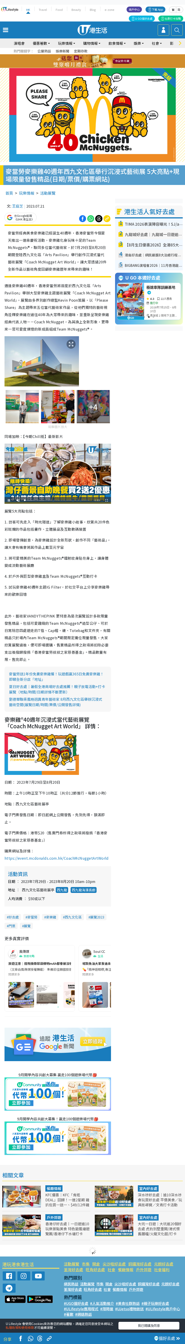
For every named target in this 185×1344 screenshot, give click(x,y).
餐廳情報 (54, 1188)
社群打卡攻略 (173, 18)
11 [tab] (100, 61)
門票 (12, 925)
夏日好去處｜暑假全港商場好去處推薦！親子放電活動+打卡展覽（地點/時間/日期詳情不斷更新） (57, 689)
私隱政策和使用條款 (20, 1327)
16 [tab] (98, 66)
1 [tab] (82, 56)
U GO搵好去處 (144, 18)
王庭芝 (17, 206)
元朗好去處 (163, 1264)
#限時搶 (106, 1308)
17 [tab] (102, 66)
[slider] (57, 500)
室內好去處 (148, 1188)
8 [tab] (87, 61)
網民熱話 (71, 1284)
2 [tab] (87, 56)
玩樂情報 (26, 193)
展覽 (27, 925)
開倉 (96, 1264)
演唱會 (19, 43)
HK (28, 9)
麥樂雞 (51, 917)
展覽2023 (97, 917)
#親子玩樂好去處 (155, 1303)
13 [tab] (84, 66)
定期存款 (81, 51)
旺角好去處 (95, 1269)
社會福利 (161, 1269)
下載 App (157, 9)
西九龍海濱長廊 (83, 889)
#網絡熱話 (83, 1314)
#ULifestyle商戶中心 (163, 1308)
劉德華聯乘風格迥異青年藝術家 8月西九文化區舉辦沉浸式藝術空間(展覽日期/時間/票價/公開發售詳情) (55, 701)
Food (59, 9)
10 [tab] (96, 61)
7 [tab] (82, 61)
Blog (93, 9)
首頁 (9, 193)
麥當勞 (32, 917)
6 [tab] (105, 56)
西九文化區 (73, 917)
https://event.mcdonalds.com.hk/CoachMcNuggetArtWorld (57, 858)
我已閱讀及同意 (149, 1325)
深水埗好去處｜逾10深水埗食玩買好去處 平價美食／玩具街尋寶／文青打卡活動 (160, 1199)
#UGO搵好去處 (76, 1303)
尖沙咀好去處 (114, 1264)
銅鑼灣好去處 (139, 1264)
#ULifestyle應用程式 (81, 1308)
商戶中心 (134, 9)
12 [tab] (105, 61)
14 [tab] (89, 66)
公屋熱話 (44, 51)
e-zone (109, 9)
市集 (86, 1264)
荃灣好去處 (73, 1269)
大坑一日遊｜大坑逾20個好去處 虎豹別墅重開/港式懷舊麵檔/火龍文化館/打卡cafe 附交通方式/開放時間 (160, 1231)
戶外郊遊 (54, 1217)
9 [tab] (91, 61)
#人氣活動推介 (102, 1303)
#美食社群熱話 (128, 1303)
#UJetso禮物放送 (129, 1308)
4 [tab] (96, 56)
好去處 (14, 917)
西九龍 (62, 889)
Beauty (76, 9)
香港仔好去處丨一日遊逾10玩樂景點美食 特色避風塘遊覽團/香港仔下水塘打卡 (67, 1228)
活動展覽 (48, 193)
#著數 (68, 1314)
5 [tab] (100, 56)
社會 (111, 1269)
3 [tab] (91, 56)
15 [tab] (93, 66)
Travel (43, 9)
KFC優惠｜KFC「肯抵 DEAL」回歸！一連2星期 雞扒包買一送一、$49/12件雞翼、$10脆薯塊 (67, 1202)
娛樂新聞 (62, 51)
